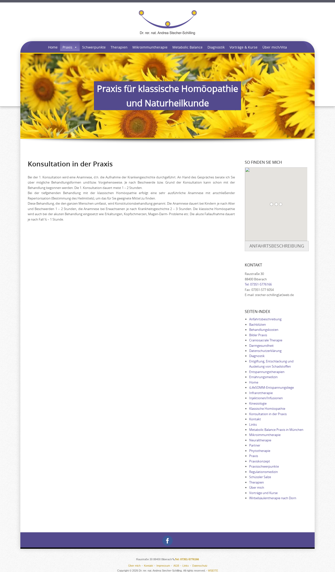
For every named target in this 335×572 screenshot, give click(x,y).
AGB (176, 565)
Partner (254, 445)
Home (53, 47)
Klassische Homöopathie (267, 408)
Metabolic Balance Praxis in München (276, 429)
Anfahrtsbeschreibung (276, 246)
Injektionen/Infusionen (266, 398)
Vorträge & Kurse (244, 47)
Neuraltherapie (260, 440)
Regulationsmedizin (263, 472)
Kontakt (255, 419)
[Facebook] (167, 540)
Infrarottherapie (261, 393)
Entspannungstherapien (266, 372)
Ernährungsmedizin (263, 377)
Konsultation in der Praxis (268, 414)
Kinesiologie (258, 403)
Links (253, 424)
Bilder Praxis (258, 335)
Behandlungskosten (263, 329)
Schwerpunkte (94, 47)
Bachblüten (257, 324)
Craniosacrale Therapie (265, 340)
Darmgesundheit (261, 345)
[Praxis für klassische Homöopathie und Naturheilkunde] (167, 22)
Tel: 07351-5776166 (258, 284)
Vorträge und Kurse (263, 493)
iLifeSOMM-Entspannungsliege (271, 387)
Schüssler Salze (260, 477)
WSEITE (213, 570)
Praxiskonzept (259, 461)
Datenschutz (199, 565)
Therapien (119, 47)
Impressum (163, 565)
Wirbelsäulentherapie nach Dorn (272, 498)
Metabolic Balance (187, 47)
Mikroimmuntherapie (150, 47)
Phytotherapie (259, 450)
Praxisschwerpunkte (264, 466)
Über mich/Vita (274, 47)
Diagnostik (216, 47)
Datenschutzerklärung (265, 350)
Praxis (67, 47)
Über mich (256, 487)
